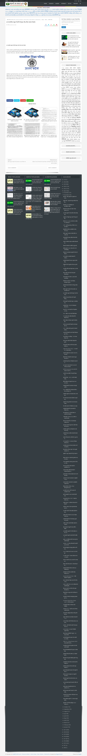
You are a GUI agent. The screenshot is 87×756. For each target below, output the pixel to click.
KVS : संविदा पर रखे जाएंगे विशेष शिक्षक (70, 313)
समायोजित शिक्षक (64, 134)
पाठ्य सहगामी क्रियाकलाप (77, 95)
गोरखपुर (79, 9)
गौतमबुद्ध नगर (7, 11)
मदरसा (79, 106)
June (65, 715)
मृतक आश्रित (64, 111)
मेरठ (53, 13)
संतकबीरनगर (21, 15)
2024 (65, 186)
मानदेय (70, 109)
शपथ (71, 123)
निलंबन (69, 90)
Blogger (79, 754)
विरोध (63, 121)
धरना (67, 87)
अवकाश (63, 70)
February (66, 724)
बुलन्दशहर (21, 13)
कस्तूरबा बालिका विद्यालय (77, 76)
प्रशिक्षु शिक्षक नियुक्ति (65, 101)
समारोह (63, 136)
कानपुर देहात (46, 9)
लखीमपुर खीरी (72, 13)
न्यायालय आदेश (67, 92)
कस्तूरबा (63, 76)
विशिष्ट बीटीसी (67, 121)
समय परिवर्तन (72, 131)
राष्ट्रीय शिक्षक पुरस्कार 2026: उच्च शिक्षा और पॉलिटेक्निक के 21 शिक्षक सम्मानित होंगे (73, 58)
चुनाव (77, 81)
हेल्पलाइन (78, 141)
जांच (65, 84)
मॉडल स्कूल (70, 111)
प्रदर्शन (66, 98)
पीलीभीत (42, 11)
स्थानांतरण (68, 141)
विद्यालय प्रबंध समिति (73, 119)
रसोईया (72, 112)
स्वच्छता (73, 141)
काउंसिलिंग (67, 78)
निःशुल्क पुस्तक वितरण (68, 88)
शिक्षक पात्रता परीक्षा (69, 125)
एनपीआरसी (74, 73)
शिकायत (73, 123)
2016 (65, 741)
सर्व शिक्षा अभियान (78, 136)
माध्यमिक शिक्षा (65, 109)
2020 (65, 732)
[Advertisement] (32, 35)
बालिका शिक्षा (67, 104)
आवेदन (63, 71)
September (66, 709)
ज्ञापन (67, 85)
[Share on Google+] (51, 24)
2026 (65, 182)
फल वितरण (68, 103)
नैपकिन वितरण (75, 90)
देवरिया (38, 11)
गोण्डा (76, 9)
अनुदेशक (79, 68)
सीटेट (80, 137)
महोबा (36, 13)
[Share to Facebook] (46, 24)
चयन (75, 81)
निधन (72, 89)
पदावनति (79, 92)
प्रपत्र (69, 98)
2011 (65, 745)
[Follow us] (79, 1)
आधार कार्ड (72, 69)
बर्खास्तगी (77, 103)
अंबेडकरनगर (7, 9)
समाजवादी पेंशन (73, 132)
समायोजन (79, 133)
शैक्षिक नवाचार (64, 129)
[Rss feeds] (81, 1)
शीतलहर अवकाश (66, 128)
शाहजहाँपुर (13, 15)
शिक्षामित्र (74, 127)
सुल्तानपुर (44, 15)
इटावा (23, 9)
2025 (65, 184)
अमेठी (15, 9)
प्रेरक (64, 103)
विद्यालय (79, 118)
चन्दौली (17, 11)
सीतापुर (36, 15)
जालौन (23, 11)
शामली (10, 15)
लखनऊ (66, 13)
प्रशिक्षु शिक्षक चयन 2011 (76, 99)
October (66, 707)
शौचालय (68, 129)
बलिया (71, 11)
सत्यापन (79, 129)
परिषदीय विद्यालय (74, 93)
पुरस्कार (67, 96)
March (65, 722)
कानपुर (42, 9)
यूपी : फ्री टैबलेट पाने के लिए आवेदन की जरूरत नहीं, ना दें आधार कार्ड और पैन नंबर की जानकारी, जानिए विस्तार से (32, 121)
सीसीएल (68, 139)
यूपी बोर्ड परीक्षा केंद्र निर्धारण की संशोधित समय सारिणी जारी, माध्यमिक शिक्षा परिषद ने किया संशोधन (31, 137)
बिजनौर (13, 13)
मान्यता (73, 109)
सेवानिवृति (71, 139)
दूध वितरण (63, 87)
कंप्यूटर (70, 74)
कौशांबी (61, 9)
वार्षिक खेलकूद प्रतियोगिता (67, 116)
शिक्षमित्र (65, 126)
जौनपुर (26, 11)
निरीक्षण (63, 90)
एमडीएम (63, 74)
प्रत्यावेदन (63, 98)
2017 (65, 738)
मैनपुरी (55, 13)
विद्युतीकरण (79, 119)
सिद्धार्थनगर (33, 15)
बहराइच (76, 11)
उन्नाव (31, 9)
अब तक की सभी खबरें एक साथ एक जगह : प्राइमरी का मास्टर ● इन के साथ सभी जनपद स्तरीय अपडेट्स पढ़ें (74, 37)
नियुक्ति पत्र (78, 89)
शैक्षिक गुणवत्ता (78, 128)
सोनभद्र (47, 15)
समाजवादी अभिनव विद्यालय (66, 132)
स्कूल (64, 141)
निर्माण (66, 90)
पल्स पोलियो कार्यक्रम (68, 95)
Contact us (21, 0)
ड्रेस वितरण (75, 85)
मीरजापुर (41, 13)
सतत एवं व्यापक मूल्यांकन (73, 129)
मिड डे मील (78, 109)
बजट (74, 103)
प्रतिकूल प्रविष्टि (78, 96)
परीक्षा (79, 94)
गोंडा (73, 9)
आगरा (20, 9)
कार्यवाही (70, 78)
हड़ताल (76, 141)
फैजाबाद (59, 11)
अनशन (74, 68)
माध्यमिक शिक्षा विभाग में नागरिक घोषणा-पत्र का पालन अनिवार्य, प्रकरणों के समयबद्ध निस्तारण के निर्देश (15, 137)
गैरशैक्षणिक (63, 81)
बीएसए (63, 106)
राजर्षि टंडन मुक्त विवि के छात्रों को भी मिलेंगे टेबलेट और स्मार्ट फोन (14, 120)
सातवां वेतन (76, 137)
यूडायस (79, 111)
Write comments (52, 167)
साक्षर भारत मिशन (69, 137)
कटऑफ (73, 75)
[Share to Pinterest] (56, 24)
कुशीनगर (58, 9)
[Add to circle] (77, 1)
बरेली (64, 11)
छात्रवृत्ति (67, 82)
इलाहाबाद (27, 9)
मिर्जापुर (39, 13)
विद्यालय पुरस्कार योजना (65, 119)
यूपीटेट (65, 112)
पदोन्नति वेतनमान (68, 93)
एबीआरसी (79, 73)
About (10, 0)
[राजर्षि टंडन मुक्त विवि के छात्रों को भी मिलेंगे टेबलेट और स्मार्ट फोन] (14, 118)
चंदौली (15, 11)
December (66, 192)
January (66, 727)
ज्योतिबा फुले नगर (30, 11)
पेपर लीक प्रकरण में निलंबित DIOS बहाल (70, 406)
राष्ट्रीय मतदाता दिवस (65, 114)
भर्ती (73, 106)
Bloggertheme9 (59, 754)
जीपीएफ (72, 84)
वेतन (75, 121)
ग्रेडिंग (72, 81)
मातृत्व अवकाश (68, 107)
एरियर (65, 74)
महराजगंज (32, 13)
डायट (72, 85)
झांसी (36, 11)
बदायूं (62, 11)
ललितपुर (77, 13)
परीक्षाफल (63, 95)
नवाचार (75, 87)
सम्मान (73, 136)
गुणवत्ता (67, 79)
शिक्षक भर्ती (75, 125)
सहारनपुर (28, 15)
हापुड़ (59, 15)
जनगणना (70, 82)
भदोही (24, 13)
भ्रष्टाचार (76, 106)
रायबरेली (62, 13)
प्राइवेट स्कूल (71, 101)
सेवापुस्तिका (75, 139)
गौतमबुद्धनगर (11, 11)
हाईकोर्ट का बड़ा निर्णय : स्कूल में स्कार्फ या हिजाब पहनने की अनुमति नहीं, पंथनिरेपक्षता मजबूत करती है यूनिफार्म (74, 51)
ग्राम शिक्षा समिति (68, 81)
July (65, 713)
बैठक (69, 106)
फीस (71, 103)
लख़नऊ (80, 13)
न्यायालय (63, 92)
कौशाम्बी (64, 9)
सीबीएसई (64, 139)
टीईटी (69, 85)
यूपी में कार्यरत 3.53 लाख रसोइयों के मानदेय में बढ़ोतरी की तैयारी (19, 189)
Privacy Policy (15, 0)
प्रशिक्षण (76, 98)
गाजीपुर (71, 9)
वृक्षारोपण (72, 121)
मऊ (25, 13)
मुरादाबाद (50, 13)
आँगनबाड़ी (68, 69)
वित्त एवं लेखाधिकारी (72, 117)
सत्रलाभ (67, 131)
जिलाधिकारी (68, 84)
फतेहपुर (46, 11)
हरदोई (53, 15)
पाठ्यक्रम (63, 96)
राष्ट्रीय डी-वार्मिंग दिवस (77, 112)
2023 (65, 188)
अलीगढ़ (17, 9)
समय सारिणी (78, 131)
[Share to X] (48, 24)
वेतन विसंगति (68, 123)
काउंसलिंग (63, 78)
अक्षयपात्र (67, 68)
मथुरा (28, 13)
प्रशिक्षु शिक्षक (69, 99)
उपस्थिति (66, 73)
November (66, 194)
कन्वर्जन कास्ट (78, 74)
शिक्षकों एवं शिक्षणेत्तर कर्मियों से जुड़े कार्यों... (70, 245)
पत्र (76, 92)
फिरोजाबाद (55, 11)
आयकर (76, 69)
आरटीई (79, 69)
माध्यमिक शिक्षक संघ (76, 107)
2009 (65, 747)
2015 (65, 743)
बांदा (81, 11)
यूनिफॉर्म (63, 112)
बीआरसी (70, 104)
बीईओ (73, 104)
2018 (65, 736)
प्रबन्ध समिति (72, 98)
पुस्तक (70, 96)
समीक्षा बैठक (66, 136)
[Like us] (75, 1)
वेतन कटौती (79, 121)
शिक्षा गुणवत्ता (69, 126)
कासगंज (54, 9)
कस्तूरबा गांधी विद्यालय (69, 76)
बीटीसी (66, 106)
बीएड (76, 104)
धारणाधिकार (71, 87)
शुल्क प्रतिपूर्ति (72, 128)
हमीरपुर (50, 15)
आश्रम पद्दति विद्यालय (68, 71)
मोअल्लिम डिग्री (75, 111)
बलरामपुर (68, 11)
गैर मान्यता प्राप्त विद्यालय (75, 79)
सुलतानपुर (40, 15)
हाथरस (56, 15)
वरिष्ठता (79, 114)
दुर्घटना (79, 85)
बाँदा (79, 11)
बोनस (71, 106)
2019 (65, 734)
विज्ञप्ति (76, 116)
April (65, 720)
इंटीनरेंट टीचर (75, 71)
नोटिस (79, 90)
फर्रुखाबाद (51, 11)
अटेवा (71, 68)
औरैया (36, 9)
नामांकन (63, 89)
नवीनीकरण (79, 87)
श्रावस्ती (17, 15)
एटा (33, 9)
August (65, 711)
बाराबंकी (9, 13)
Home (7, 0)
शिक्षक (76, 123)
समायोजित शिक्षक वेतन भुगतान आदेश (74, 134)
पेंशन (73, 96)
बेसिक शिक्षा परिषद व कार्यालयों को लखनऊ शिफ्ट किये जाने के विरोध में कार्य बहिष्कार (56, 203)
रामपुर (58, 13)
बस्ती (73, 11)
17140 (63, 68)
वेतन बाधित (64, 123)
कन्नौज (39, 9)
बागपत (6, 13)
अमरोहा (12, 9)
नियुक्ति (74, 89)
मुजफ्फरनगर (46, 13)
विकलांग (73, 116)
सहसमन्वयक (63, 137)
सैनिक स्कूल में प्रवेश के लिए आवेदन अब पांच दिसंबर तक (17, 161)
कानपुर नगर (50, 9)
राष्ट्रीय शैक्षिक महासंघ (72, 114)
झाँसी (34, 11)
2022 (65, 190)
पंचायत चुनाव (73, 92)
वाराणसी (7, 15)
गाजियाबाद (68, 9)
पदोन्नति (64, 94)
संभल (26, 15)
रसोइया (69, 112)
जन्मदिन (74, 82)
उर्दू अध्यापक (70, 73)
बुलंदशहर (17, 13)
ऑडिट (68, 74)
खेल (75, 78)
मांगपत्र (63, 107)
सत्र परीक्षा (63, 131)
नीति (71, 90)
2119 (65, 179)
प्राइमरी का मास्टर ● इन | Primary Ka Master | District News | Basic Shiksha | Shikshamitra (31, 754)
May (65, 718)
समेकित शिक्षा (70, 136)
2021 (65, 729)
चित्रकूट (20, 11)
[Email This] (54, 24)
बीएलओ (79, 104)
